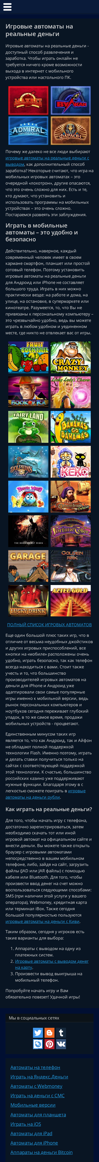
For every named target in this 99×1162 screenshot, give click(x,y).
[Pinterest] (49, 1044)
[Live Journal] (38, 1044)
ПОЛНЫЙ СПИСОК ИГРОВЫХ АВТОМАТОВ (49, 624)
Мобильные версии (33, 1105)
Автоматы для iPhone (34, 1143)
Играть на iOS (25, 1124)
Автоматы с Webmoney (36, 1086)
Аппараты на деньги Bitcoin (41, 1152)
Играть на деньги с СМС (37, 1095)
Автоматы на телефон (35, 1067)
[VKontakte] (61, 1044)
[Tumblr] (61, 1033)
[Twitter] (38, 1033)
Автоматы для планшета (38, 1114)
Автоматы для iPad (31, 1133)
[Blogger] (49, 1033)
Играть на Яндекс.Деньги (39, 1076)
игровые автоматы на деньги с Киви (42, 921)
